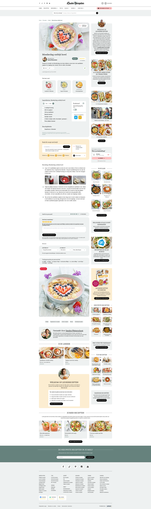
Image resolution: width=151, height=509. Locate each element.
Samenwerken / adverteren (67, 506)
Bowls (71, 321)
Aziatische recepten (80, 479)
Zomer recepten (91, 477)
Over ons (80, 8)
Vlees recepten (66, 480)
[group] (101, 154)
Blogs (66, 8)
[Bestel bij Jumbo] (80, 117)
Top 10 (61, 8)
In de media (102, 482)
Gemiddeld (53, 490)
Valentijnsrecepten (79, 321)
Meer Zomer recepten (76, 441)
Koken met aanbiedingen (101, 260)
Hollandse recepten (80, 480)
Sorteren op (45, 247)
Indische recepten (79, 482)
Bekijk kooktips (101, 400)
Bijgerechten (41, 484)
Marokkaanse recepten (80, 485)
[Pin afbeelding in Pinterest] (43, 268)
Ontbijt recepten (42, 477)
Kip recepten (66, 477)
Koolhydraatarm (66, 488)
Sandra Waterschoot (52, 59)
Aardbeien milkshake (49, 91)
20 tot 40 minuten (54, 479)
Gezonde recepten (91, 482)
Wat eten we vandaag (104, 477)
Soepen (89, 489)
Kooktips (102, 490)
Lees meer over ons (101, 52)
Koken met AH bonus (104, 480)
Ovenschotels (90, 492)
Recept (75, 59)
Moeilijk (52, 488)
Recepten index (101, 215)
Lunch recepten (42, 479)
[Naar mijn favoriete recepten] (102, 3)
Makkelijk (53, 487)
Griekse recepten (79, 477)
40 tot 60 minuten (54, 480)
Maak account (103, 485)
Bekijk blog (102, 82)
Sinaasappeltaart (79, 91)
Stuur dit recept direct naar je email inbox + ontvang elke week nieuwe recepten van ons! (57, 150)
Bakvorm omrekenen (104, 492)
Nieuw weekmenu (103, 479)
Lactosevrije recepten (67, 492)
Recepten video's (103, 489)
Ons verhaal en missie (104, 484)
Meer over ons (64, 387)
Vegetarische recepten (55, 321)
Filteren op (62, 247)
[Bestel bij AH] (76, 117)
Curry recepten (91, 487)
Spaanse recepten (79, 489)
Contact (59, 506)
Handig (73, 8)
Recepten (46, 8)
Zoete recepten (65, 321)
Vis (64, 479)
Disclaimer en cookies (52, 506)
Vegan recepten (66, 484)
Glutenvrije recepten (67, 490)
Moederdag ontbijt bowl (57, 20)
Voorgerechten (42, 482)
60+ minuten (53, 482)
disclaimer (43, 134)
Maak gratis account (56, 403)
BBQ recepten (91, 479)
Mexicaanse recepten (80, 487)
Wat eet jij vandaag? (58, 13)
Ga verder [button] (100, 158)
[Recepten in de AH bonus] (101, 242)
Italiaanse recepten (79, 484)
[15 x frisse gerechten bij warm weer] (101, 65)
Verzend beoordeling (49, 234)
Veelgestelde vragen (43, 506)
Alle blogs (102, 140)
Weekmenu (54, 8)
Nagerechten (41, 487)
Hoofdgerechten (42, 485)
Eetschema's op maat (104, 8)
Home (40, 8)
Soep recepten (91, 484)
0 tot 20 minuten (54, 477)
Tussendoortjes (42, 480)
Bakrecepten (41, 489)
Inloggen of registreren (101, 230)
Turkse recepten (79, 490)
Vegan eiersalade (64, 91)
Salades (89, 480)
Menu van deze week (101, 347)
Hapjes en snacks (42, 490)
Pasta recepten (91, 485)
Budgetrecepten (91, 490)
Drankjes (41, 492)
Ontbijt (49, 20)
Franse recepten (79, 492)
